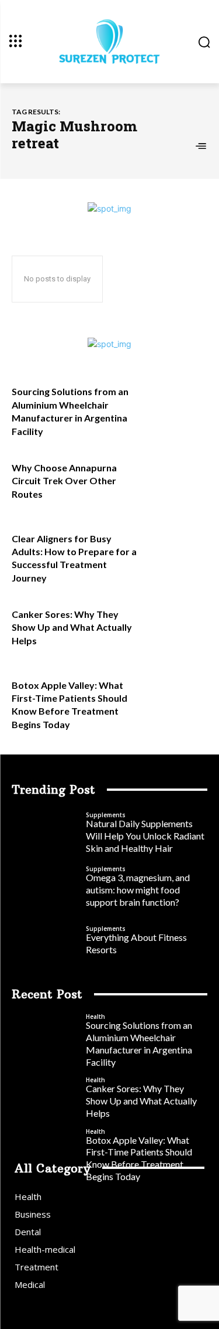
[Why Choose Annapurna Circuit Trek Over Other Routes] (178, 479)
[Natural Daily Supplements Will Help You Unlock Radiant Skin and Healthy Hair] (46, 833)
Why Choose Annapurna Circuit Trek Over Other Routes (64, 480)
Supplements (106, 815)
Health (95, 1016)
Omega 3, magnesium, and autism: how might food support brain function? (138, 889)
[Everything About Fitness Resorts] (46, 941)
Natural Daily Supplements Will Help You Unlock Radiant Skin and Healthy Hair (145, 836)
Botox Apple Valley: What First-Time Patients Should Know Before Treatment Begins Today (139, 1158)
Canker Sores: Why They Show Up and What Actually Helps (72, 627)
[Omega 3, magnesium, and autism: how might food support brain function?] (46, 887)
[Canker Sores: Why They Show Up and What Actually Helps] (178, 625)
